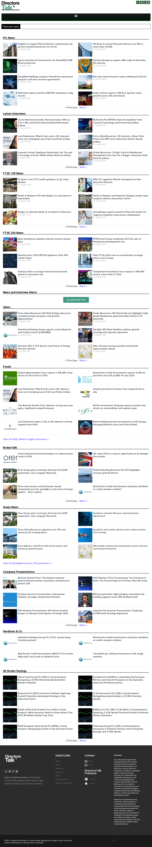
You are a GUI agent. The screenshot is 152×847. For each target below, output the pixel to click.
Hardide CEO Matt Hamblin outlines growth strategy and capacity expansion (116, 331)
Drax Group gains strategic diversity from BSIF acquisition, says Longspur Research (43, 471)
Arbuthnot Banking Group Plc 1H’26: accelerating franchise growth (44, 639)
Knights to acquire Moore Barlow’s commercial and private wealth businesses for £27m (45, 45)
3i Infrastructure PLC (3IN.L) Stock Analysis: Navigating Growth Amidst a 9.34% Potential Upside (117, 696)
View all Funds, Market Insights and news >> (26, 439)
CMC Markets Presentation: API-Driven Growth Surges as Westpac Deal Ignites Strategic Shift (43, 612)
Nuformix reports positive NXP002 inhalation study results (45, 94)
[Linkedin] (141, 2)
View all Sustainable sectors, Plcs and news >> (27, 563)
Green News (10, 507)
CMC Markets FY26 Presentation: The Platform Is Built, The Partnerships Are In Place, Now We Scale (120, 579)
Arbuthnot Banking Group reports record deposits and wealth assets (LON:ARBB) (44, 331)
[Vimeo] (148, 2)
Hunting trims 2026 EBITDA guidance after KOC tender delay (43, 256)
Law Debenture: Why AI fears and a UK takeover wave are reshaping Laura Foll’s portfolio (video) (44, 137)
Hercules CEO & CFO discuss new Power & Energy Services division (44, 347)
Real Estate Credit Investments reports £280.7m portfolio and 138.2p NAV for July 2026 (119, 374)
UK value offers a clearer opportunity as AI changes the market (120, 455)
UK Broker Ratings (15, 671)
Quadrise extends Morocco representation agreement (116, 514)
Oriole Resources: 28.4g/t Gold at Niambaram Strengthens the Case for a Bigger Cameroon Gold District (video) (120, 155)
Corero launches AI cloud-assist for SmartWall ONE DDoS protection (45, 61)
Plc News (9, 38)
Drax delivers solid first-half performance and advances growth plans (42, 547)
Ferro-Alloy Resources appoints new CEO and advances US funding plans (42, 531)
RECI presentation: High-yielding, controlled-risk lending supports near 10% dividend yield (118, 595)
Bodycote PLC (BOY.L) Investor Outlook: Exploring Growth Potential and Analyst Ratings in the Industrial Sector (44, 696)
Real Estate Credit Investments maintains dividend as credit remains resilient (120, 488)
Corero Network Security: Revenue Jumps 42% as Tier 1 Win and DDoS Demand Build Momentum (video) (44, 122)
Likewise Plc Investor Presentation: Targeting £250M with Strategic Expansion (117, 612)
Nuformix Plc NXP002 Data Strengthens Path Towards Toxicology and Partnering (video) (117, 121)
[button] (76, 15)
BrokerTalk (10, 447)
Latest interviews (14, 113)
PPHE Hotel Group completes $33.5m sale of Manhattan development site (117, 240)
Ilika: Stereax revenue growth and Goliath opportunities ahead (115, 347)
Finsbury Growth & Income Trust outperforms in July (118, 390)
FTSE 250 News (13, 232)
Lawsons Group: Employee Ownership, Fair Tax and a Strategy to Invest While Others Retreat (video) (45, 154)
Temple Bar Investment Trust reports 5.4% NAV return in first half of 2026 (118, 273)
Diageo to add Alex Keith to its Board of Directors (44, 211)
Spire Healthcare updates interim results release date (44, 240)
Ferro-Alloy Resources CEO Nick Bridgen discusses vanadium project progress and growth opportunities (44, 316)
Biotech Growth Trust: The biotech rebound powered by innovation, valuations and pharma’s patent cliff (44, 580)
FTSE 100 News (13, 173)
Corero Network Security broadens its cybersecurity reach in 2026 (45, 455)
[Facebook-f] (145, 2)
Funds (7, 366)
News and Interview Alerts (20, 292)
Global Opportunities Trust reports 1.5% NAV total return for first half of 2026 (45, 374)
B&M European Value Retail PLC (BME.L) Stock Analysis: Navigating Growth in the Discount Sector (45, 727)
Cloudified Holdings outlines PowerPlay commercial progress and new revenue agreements (45, 78)
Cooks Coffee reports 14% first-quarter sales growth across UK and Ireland (117, 94)
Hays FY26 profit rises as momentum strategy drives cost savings (118, 256)
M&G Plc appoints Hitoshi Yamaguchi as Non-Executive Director (117, 181)
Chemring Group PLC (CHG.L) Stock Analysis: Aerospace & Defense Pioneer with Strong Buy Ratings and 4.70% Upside (118, 728)
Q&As (6, 307)
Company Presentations (19, 571)
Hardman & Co (12, 631)
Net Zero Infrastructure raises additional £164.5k (119, 76)
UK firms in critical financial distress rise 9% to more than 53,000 (118, 45)
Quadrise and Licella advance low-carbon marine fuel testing (119, 531)
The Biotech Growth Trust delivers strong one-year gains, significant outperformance (45, 407)
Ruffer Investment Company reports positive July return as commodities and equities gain (119, 407)
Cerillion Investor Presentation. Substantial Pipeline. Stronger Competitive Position (41, 595)
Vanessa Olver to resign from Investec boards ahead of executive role (42, 273)
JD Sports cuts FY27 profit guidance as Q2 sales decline (43, 181)
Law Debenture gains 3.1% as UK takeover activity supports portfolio (45, 423)
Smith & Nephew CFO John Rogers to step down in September (44, 197)
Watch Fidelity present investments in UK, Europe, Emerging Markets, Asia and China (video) (120, 423)
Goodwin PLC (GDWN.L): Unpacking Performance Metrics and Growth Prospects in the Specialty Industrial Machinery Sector (119, 679)
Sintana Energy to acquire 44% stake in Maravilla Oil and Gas (119, 61)
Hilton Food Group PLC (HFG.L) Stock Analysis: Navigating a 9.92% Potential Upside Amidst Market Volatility (42, 679)
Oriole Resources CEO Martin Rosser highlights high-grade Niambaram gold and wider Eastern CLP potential (121, 316)
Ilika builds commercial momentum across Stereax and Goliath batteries (120, 547)
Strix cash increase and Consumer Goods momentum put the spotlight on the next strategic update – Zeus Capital (45, 489)
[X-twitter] (137, 2)
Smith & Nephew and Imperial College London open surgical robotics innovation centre (120, 197)
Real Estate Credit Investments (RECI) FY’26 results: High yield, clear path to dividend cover (46, 655)
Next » (83, 107)
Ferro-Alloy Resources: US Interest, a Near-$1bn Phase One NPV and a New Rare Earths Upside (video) (118, 139)
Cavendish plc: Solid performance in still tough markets (118, 655)
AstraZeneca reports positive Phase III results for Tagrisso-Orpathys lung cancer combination (119, 213)
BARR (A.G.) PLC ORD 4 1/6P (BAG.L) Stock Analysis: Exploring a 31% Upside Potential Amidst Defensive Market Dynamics (121, 712)
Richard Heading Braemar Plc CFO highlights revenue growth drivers (116, 471)
